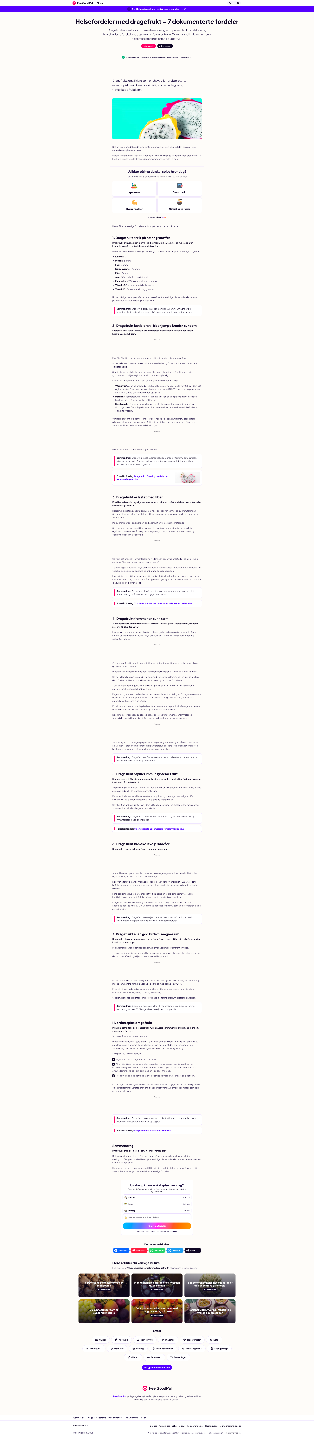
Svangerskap (221, 1348)
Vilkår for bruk (178, 1426)
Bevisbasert (166, 46)
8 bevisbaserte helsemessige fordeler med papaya (159, 828)
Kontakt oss (164, 1426)
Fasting (140, 1348)
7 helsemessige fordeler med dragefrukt (126, 3)
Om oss (153, 1426)
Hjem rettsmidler (164, 1348)
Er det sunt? (96, 1348)
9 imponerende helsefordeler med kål (152, 1130)
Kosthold (123, 1339)
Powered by (157, 217)
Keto (215, 1339)
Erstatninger (180, 1357)
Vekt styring (147, 1339)
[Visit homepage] (157, 1388)
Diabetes (169, 1339)
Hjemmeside (78, 1417)
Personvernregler (195, 1426)
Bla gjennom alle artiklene (157, 1367)
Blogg (100, 3)
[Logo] (82, 3)
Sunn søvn (156, 1357)
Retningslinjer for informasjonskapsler (223, 1426)
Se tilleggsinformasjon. (231, 1433)
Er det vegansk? (194, 1348)
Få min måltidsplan (157, 1225)
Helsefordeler (148, 46)
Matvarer (118, 1348)
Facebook (123, 1250)
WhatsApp (159, 1250)
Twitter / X (177, 1250)
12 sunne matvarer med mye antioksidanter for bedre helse (163, 603)
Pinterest (140, 1250)
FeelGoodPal (119, 1396)
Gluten (134, 1357)
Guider (102, 1339)
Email (192, 1250)
